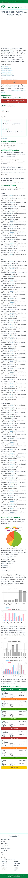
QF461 (11, 353)
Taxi (2, 854)
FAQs (15, 870)
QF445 (12, 328)
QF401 (11, 276)
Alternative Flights (6, 72)
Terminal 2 (4, 865)
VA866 (11, 475)
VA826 (11, 442)
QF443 (12, 324)
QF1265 (12, 269)
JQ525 (12, 235)
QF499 (12, 398)
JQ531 (11, 246)
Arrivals (3, 841)
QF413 (11, 287)
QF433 (12, 309)
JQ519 (11, 224)
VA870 (11, 482)
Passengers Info (5, 848)
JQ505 (12, 199)
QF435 (12, 313)
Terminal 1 (4, 863)
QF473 (11, 368)
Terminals (4, 861)
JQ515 (11, 217)
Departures (4, 843)
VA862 (12, 471)
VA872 (11, 486)
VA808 (12, 412)
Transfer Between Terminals (8, 859)
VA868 (12, 479)
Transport (4, 850)
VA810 (11, 416)
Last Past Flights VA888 (7, 75)
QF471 (11, 364)
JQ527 (11, 239)
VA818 (11, 431)
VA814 (11, 423)
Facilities (16, 867)
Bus (2, 852)
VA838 (12, 456)
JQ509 (12, 206)
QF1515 (12, 272)
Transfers (3, 858)
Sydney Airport (15, 7)
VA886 (11, 508)
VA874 (11, 490)
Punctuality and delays (7, 74)
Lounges (16, 869)
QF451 (11, 339)
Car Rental (17, 863)
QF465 (12, 357)
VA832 (12, 449)
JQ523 (12, 232)
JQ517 (11, 221)
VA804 (11, 409)
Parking (16, 861)
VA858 (12, 468)
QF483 (12, 386)
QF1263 (12, 265)
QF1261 (12, 261)
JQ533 (12, 250)
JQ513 (11, 213)
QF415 (11, 291)
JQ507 (11, 202)
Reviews (3, 869)
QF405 (12, 280)
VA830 (12, 445)
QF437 (11, 316)
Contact (20, 875)
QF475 (11, 372)
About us (24, 875)
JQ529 (12, 243)
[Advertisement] (14, 32)
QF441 (11, 320)
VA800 (12, 405)
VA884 (11, 504)
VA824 (11, 438)
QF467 (11, 361)
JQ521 (11, 228)
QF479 (11, 379)
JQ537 (11, 254)
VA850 (12, 464)
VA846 (11, 460)
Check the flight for (14, 102)
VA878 (11, 497)
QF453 (12, 342)
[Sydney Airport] (3, 6)
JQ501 (11, 195)
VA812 (11, 420)
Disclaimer (16, 875)
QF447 (11, 331)
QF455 (12, 346)
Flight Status (4, 66)
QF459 (12, 350)
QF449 (12, 335)
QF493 (12, 394)
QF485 (12, 390)
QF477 (11, 375)
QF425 (12, 302)
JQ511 (11, 210)
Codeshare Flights (6, 68)
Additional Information (7, 70)
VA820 (12, 434)
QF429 (12, 305)
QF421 (11, 294)
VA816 (11, 427)
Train (2, 856)
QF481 (11, 383)
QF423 (12, 298)
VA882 (12, 501)
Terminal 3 (4, 867)
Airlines (3, 847)
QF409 (12, 283)
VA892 (12, 512)
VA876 (11, 493)
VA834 (11, 453)
